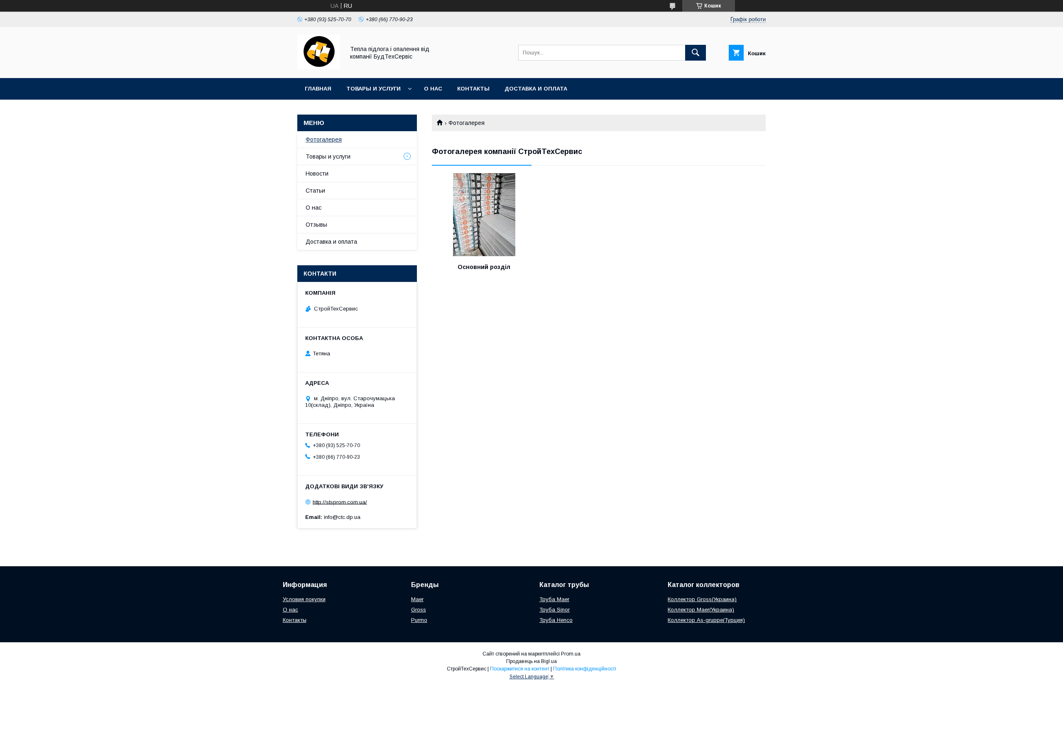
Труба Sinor (554, 610)
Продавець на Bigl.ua (531, 661)
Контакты (473, 89)
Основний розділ (484, 267)
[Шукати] (695, 53)
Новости (317, 173)
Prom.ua (570, 654)
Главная (318, 89)
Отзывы (316, 224)
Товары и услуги (373, 89)
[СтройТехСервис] (318, 67)
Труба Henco (556, 620)
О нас (433, 89)
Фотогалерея (324, 139)
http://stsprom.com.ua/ (340, 502)
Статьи (315, 190)
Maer (417, 599)
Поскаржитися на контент (519, 669)
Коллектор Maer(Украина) (701, 610)
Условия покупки (304, 599)
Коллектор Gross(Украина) (702, 599)
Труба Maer (554, 599)
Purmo (419, 620)
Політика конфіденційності (584, 669)
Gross (418, 610)
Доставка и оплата (536, 89)
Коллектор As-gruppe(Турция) (706, 620)
